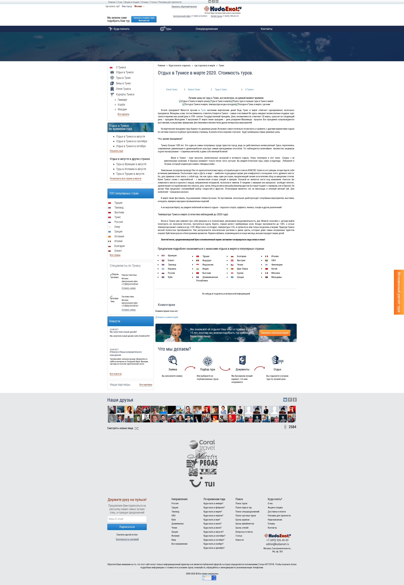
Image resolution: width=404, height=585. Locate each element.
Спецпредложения (207, 28)
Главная (112, 2)
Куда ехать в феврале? (214, 507)
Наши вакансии (275, 519)
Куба (169, 277)
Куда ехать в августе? (214, 532)
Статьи (153, 2)
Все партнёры (146, 384)
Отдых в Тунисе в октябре (131, 146)
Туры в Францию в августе (131, 164)
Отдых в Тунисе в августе (130, 136)
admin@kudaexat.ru (277, 544)
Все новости (116, 374)
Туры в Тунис (221, 89)
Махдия (122, 109)
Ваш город (127, 6)
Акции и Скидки (131, 2)
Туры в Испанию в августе (131, 169)
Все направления (179, 544)
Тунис (203, 110)
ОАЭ (273, 260)
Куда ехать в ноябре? (213, 544)
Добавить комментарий (166, 317)
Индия (205, 268)
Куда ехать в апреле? (213, 515)
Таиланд (171, 264)
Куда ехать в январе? (213, 503)
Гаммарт (122, 99)
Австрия (240, 260)
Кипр (117, 226)
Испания (119, 236)
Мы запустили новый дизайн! (123, 332)
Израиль (171, 268)
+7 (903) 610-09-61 (190, 16)
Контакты (266, 28)
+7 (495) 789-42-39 (225, 16)
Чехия (239, 264)
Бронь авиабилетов (245, 523)
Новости (240, 540)
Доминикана (178, 523)
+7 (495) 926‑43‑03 (277, 540)
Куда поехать (122, 28)
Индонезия (207, 264)
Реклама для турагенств (170, 2)
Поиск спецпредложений (247, 511)
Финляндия (276, 264)
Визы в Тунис (194, 89)
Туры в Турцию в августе (130, 173)
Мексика (275, 273)
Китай (274, 268)
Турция (205, 256)
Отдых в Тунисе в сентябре (131, 141)
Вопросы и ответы (244, 532)
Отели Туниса (123, 88)
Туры (168, 28)
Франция (172, 255)
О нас (119, 2)
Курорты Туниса (124, 94)
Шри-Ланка (242, 268)
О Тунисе (249, 89)
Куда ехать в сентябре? (214, 536)
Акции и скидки (275, 507)
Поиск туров (241, 503)
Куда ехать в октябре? (214, 540)
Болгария (241, 256)
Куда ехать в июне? (213, 523)
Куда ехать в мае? (212, 519)
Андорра (206, 260)
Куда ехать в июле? (213, 527)
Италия (275, 256)
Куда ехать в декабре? (214, 548)
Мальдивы (276, 277)
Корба (121, 104)
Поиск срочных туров (246, 515)
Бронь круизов (243, 519)
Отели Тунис (171, 89)
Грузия (239, 273)
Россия (171, 273)
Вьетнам (206, 273)
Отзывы (144, 2)
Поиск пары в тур (244, 507)
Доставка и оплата (277, 511)
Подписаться (127, 527)
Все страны (115, 255)
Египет (170, 260)
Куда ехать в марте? (213, 511)
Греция (240, 277)
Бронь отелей (242, 527)
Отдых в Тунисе (124, 72)
